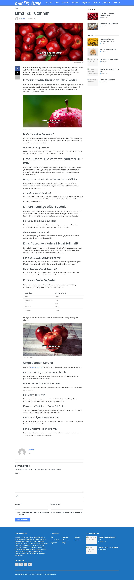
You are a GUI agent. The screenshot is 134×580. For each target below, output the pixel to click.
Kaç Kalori (86, 3)
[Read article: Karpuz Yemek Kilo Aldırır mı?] (91, 540)
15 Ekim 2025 (104, 73)
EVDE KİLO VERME (23, 574)
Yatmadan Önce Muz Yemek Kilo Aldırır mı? (107, 40)
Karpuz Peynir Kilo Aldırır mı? (108, 547)
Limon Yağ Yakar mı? (107, 79)
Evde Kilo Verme (28, 3)
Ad (16, 496)
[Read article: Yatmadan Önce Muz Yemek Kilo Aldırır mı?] (93, 42)
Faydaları (96, 3)
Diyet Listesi (55, 540)
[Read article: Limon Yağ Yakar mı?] (93, 82)
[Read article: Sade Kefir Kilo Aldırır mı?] (93, 26)
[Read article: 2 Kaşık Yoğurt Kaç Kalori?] (93, 62)
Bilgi (57, 3)
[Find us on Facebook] (17, 564)
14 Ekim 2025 (104, 51)
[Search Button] (119, 3)
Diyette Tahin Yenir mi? (108, 49)
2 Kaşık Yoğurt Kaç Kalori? (109, 59)
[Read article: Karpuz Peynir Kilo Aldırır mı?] (91, 550)
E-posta (18, 504)
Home (16, 8)
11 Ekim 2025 (104, 26)
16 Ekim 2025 (104, 82)
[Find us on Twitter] (21, 564)
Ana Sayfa (49, 3)
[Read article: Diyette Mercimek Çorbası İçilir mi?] (93, 72)
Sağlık (115, 3)
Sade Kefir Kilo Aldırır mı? (109, 24)
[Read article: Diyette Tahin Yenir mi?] (93, 52)
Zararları (106, 3)
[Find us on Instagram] (25, 564)
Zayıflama (75, 3)
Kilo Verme (65, 3)
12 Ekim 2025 (31, 19)
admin (23, 19)
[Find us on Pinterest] (30, 564)
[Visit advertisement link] (49, 442)
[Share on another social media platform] (17, 77)
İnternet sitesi (55, 504)
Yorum (18, 473)
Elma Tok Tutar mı (35, 367)
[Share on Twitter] (17, 73)
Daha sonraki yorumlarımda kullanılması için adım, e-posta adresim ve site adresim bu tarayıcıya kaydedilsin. (49, 513)
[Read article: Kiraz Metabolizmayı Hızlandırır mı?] (93, 16)
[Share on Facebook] (17, 68)
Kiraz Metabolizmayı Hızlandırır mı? (107, 14)
